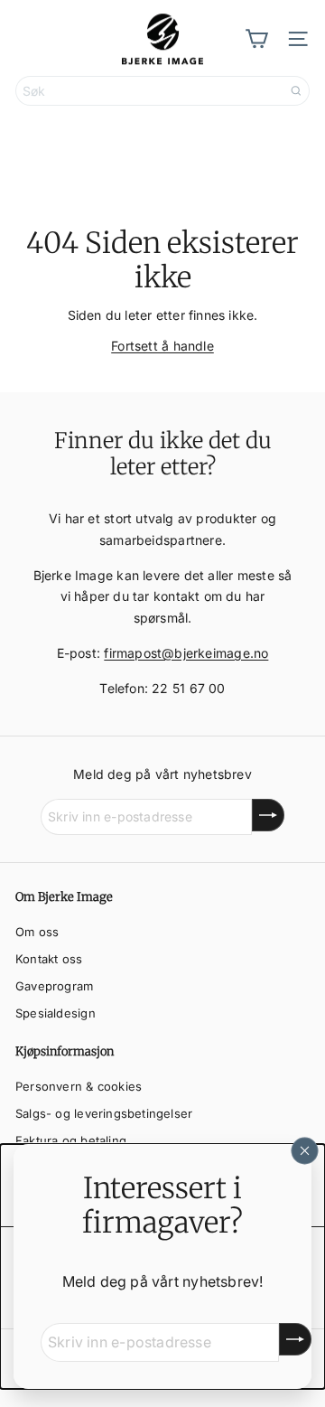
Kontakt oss (48, 959)
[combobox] (162, 91)
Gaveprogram (54, 986)
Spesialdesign (55, 1013)
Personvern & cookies (78, 1086)
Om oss (37, 931)
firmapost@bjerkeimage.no (186, 653)
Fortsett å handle (162, 345)
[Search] (296, 91)
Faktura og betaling (70, 1140)
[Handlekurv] (256, 39)
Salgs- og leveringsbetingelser (103, 1113)
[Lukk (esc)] (305, 1150)
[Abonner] (295, 1339)
